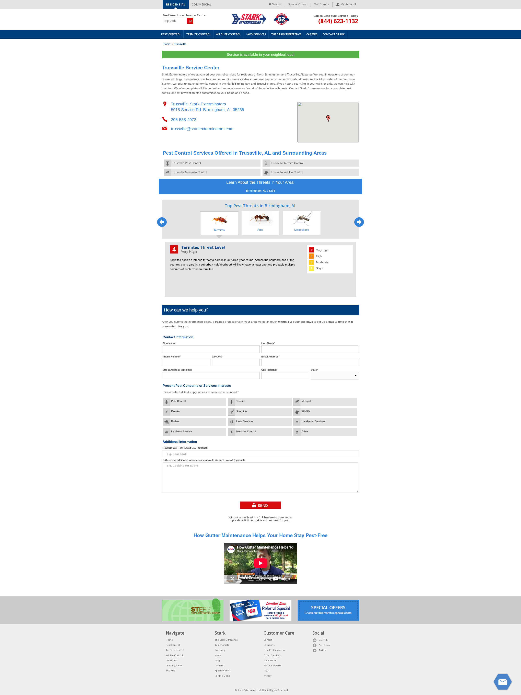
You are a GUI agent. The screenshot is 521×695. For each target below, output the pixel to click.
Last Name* (268, 343)
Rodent (175, 421)
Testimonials (222, 644)
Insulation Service (181, 431)
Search (276, 4)
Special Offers (297, 4)
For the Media (222, 675)
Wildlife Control (228, 34)
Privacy (267, 675)
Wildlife (306, 411)
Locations (171, 660)
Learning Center (175, 665)
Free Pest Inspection (275, 649)
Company (220, 649)
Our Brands (321, 4)
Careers (311, 34)
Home (166, 44)
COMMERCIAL (202, 4)
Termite (240, 401)
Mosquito (307, 401)
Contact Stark (334, 34)
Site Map (170, 670)
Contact (268, 639)
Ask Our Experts (272, 665)
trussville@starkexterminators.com (202, 129)
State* (314, 370)
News (218, 655)
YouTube (324, 639)
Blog (217, 660)
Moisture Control (246, 431)
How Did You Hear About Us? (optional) (185, 448)
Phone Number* (172, 356)
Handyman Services (313, 421)
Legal (266, 670)
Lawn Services (256, 34)
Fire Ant (175, 411)
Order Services (272, 655)
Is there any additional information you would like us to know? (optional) (204, 460)
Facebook (324, 645)
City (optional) (269, 370)
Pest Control (171, 34)
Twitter (323, 650)
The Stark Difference (286, 34)
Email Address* (270, 356)
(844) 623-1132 (338, 21)
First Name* (169, 343)
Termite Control (198, 34)
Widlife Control (174, 655)
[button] (328, 118)
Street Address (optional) (177, 370)
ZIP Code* (217, 356)
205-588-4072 (183, 119)
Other (305, 431)
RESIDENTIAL (176, 4)
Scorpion (241, 411)
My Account (270, 660)
